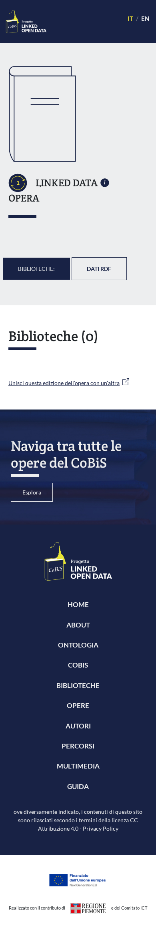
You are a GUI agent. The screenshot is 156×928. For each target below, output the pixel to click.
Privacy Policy (100, 828)
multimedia (78, 766)
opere (78, 705)
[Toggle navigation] (83, 21)
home (78, 604)
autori (78, 726)
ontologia (78, 645)
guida (78, 786)
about (78, 625)
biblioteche (78, 685)
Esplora (31, 492)
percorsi (78, 746)
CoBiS (78, 665)
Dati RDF (99, 268)
